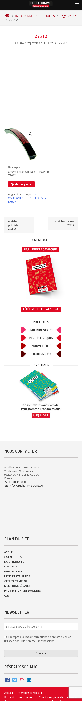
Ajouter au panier (21, 184)
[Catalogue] (41, 271)
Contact (10, 566)
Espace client (14, 571)
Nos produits (14, 561)
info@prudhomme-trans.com (27, 485)
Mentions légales (17, 586)
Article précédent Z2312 (15, 225)
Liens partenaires (17, 576)
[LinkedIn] (29, 681)
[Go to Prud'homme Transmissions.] (7, 16)
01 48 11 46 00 (17, 482)
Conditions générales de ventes (58, 697)
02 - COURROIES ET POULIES (23, 196)
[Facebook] (7, 681)
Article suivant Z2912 (64, 223)
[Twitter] (14, 681)
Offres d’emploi (15, 581)
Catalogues (13, 557)
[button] (30, 134)
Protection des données (22, 590)
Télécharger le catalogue (41, 309)
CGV (7, 595)
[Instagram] (22, 681)
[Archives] (41, 394)
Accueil (9, 552)
